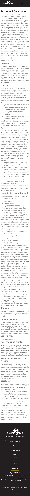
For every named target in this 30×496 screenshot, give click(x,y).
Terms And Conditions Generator (9, 123)
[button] (22, 3)
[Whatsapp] (16, 445)
